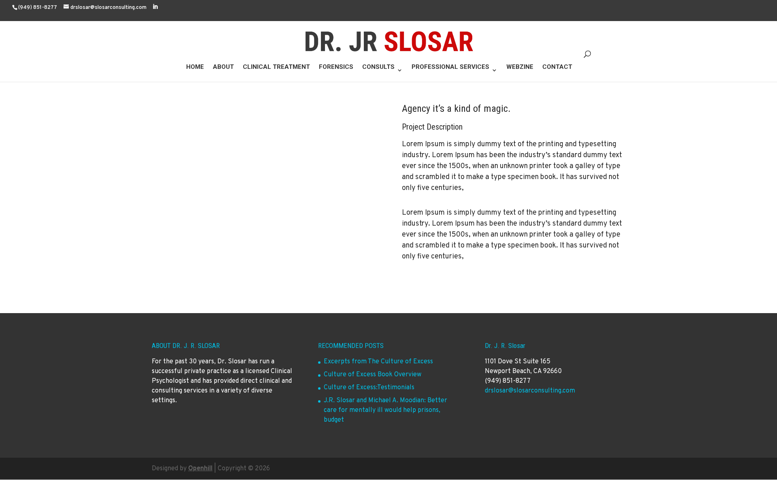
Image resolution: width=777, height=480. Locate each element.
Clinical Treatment (276, 67)
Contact (557, 67)
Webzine (519, 67)
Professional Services (450, 67)
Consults (378, 67)
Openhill (200, 469)
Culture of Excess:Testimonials (369, 388)
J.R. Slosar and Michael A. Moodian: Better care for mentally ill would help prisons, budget (385, 410)
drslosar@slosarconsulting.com (530, 391)
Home (195, 67)
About (223, 67)
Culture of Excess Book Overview (372, 375)
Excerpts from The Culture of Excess (378, 362)
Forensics (336, 67)
